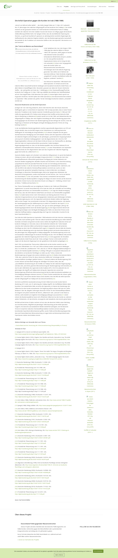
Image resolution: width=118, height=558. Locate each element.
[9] (26, 125)
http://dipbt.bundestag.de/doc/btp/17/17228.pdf (29, 494)
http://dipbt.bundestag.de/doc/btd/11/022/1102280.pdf (32, 364)
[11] (46, 147)
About (114, 1)
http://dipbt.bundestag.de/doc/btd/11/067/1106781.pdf (32, 416)
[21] (30, 214)
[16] (37, 183)
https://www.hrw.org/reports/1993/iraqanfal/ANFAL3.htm (53, 353)
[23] (49, 237)
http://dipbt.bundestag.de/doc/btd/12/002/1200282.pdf (32, 421)
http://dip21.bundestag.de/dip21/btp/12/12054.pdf (30, 443)
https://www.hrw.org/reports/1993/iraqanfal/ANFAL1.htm (52, 339)
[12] (37, 152)
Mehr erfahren (59, 555)
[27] (43, 259)
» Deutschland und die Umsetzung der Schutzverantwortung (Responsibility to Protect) (41, 325)
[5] (48, 94)
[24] (66, 241)
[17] (49, 190)
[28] (70, 266)
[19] (66, 203)
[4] (49, 90)
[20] (48, 208)
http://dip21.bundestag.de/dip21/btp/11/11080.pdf (30, 370)
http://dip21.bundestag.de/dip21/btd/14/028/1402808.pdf (32, 472)
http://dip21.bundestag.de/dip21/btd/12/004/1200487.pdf (32, 438)
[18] (19, 195)
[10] (44, 132)
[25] (39, 251)
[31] (63, 295)
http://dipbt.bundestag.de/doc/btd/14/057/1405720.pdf (32, 478)
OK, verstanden (98, 551)
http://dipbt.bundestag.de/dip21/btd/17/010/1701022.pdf (32, 488)
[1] (64, 27)
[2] (54, 63)
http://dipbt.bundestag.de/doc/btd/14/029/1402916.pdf (32, 459)
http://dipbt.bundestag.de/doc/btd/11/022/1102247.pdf (32, 397)
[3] (62, 78)
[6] (51, 96)
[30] (54, 279)
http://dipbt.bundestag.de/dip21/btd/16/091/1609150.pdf (32, 483)
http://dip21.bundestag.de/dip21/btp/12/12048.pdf (30, 427)
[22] (47, 228)
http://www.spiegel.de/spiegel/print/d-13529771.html (55, 405)
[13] (54, 157)
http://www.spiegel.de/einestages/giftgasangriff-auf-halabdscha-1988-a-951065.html (40, 334)
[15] (26, 176)
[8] (36, 116)
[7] (60, 112)
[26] (52, 255)
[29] (42, 274)
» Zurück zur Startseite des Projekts (28, 540)
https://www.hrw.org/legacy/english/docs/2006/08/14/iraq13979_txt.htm (40, 359)
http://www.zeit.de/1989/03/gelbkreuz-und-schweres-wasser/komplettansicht (38, 411)
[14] (27, 166)
